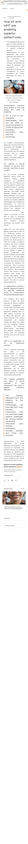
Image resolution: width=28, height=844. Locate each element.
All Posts (4, 8)
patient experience (16, 470)
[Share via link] (16, 480)
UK (17, 1)
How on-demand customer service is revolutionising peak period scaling (13, 507)
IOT (11, 470)
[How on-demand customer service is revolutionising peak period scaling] (14, 497)
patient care (7, 470)
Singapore (5, 1)
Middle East (10, 1)
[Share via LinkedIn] (12, 480)
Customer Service (8, 475)
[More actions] (23, 17)
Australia (24, 1)
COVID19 (6, 471)
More (11, 8)
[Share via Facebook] (4, 480)
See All (22, 488)
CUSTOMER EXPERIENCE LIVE (14, 3)
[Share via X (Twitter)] (8, 480)
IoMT (14, 471)
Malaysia (20, 1)
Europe (14, 1)
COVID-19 (10, 471)
